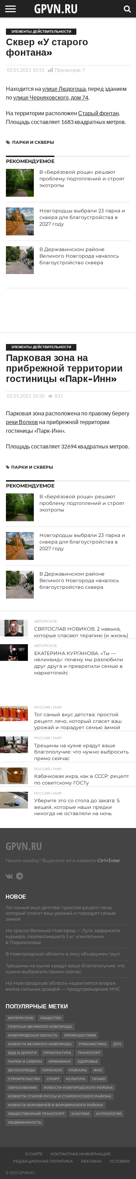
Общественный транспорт (36, 1113)
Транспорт (89, 1053)
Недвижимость (24, 1122)
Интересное (20, 1018)
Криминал (59, 1061)
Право (98, 1079)
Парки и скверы (33, 142)
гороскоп (52, 1070)
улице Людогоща (64, 88)
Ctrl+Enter (108, 860)
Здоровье (87, 1061)
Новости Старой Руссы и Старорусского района (59, 1096)
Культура (75, 1079)
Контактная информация (81, 1153)
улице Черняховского (41, 97)
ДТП (117, 1044)
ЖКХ (97, 1070)
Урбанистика (92, 1044)
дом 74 (79, 97)
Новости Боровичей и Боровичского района (55, 1105)
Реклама (91, 1161)
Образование (22, 1087)
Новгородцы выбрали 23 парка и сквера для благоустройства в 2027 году (82, 217)
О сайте (34, 1153)
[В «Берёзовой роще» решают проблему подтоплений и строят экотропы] (20, 183)
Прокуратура (57, 1053)
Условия (119, 1161)
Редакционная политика (43, 1161)
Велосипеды (21, 1070)
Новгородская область (33, 1035)
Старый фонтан (98, 113)
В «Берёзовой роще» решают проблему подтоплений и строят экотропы (81, 178)
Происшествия (80, 1035)
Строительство (24, 1079)
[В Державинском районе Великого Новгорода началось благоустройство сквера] (20, 260)
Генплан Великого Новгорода (40, 1026)
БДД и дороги (22, 1053)
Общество (50, 1018)
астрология (108, 1113)
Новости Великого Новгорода (40, 1044)
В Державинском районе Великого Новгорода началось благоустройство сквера (79, 255)
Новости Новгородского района (78, 1087)
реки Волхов (22, 422)
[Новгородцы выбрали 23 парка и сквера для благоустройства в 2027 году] (20, 221)
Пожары (78, 1070)
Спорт (53, 1079)
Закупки (80, 1113)
